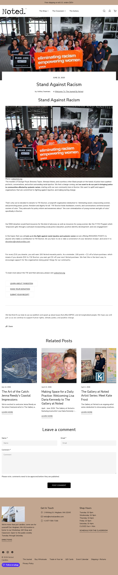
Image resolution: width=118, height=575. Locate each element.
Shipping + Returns (98, 559)
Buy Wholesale (41, 559)
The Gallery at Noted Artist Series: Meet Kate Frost (96, 395)
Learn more (7, 412)
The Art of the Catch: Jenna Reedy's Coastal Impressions (16, 395)
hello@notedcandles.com (54, 516)
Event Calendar (82, 559)
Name (5, 438)
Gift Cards (69, 559)
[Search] (104, 11)
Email (63, 438)
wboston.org (17, 179)
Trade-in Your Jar (56, 559)
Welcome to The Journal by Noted (69, 91)
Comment (6, 450)
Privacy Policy (28, 563)
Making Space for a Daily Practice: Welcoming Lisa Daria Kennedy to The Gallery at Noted (57, 398)
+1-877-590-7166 (51, 521)
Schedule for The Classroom (94, 530)
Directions (7, 540)
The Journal (27, 559)
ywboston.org (59, 273)
